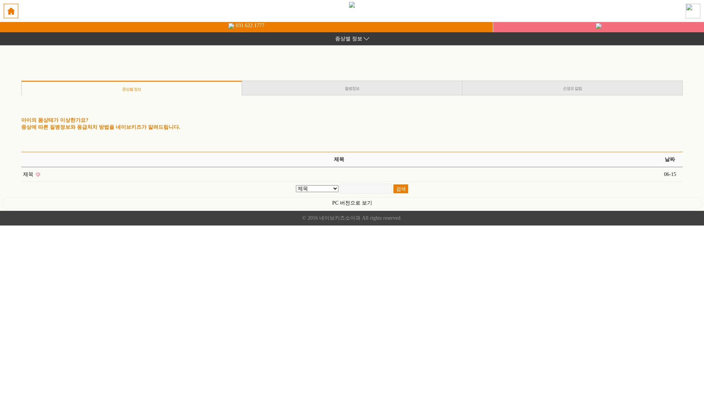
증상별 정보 (131, 89)
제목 (29, 174)
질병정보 (352, 88)
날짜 (670, 159)
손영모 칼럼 (572, 88)
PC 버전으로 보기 (352, 203)
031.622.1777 (249, 25)
